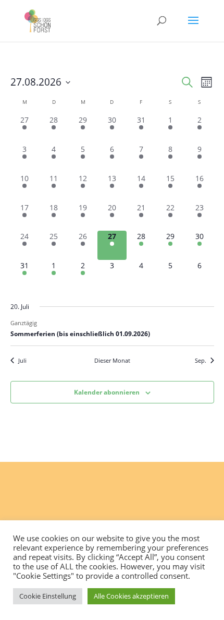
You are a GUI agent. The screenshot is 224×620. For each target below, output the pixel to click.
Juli (22, 360)
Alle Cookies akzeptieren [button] (131, 596)
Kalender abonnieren (107, 392)
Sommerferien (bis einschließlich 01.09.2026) (80, 333)
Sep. (200, 360)
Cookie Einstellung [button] (47, 596)
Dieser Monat (112, 360)
